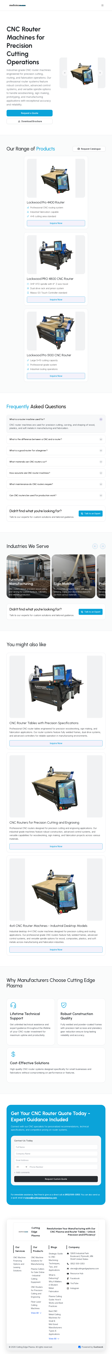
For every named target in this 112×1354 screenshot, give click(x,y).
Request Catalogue (91, 148)
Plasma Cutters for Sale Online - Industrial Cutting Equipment (37, 1275)
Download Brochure (31, 121)
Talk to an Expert (92, 513)
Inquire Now (56, 223)
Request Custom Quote (56, 1179)
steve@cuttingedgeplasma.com (41, 1198)
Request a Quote (29, 113)
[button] (36, 1313)
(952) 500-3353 (72, 1194)
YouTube (74, 1283)
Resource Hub (76, 1273)
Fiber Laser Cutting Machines (36, 1305)
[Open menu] (102, 5)
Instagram (74, 1288)
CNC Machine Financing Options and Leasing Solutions (19, 1264)
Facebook (75, 1278)
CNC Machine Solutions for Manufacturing (37, 1260)
